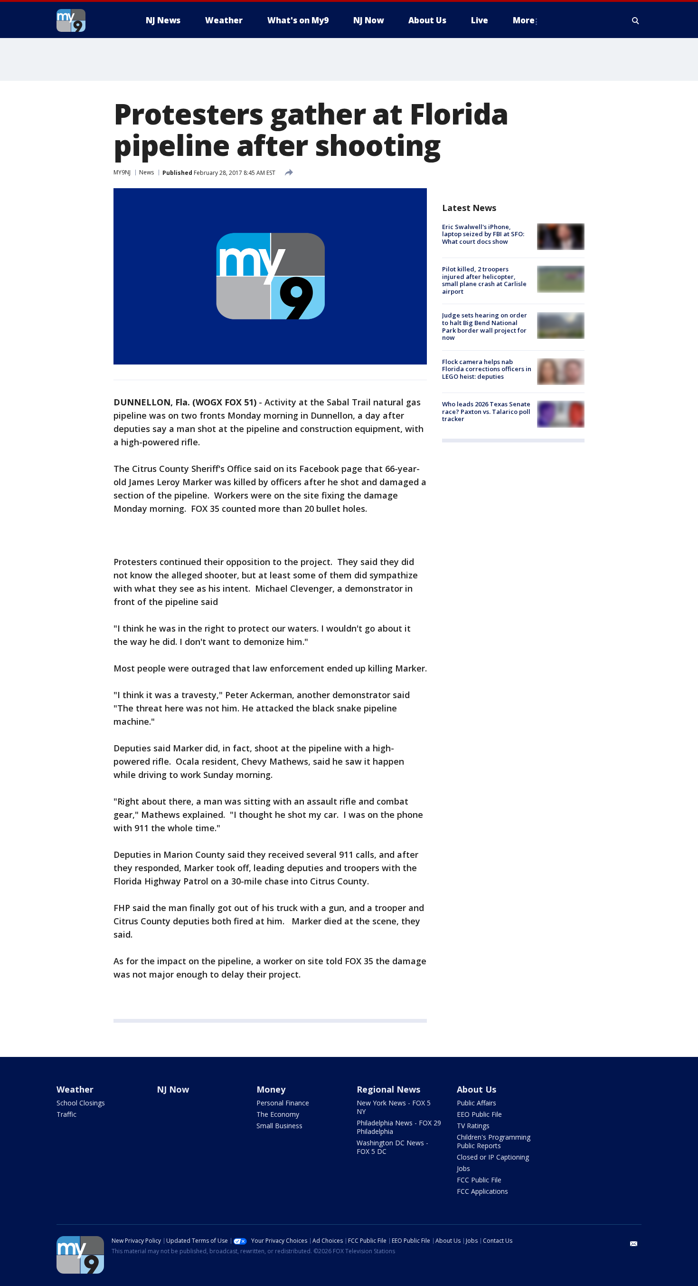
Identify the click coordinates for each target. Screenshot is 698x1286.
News (146, 172)
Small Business (279, 1125)
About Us (476, 1089)
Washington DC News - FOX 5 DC (392, 1147)
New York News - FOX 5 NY (394, 1107)
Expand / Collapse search (635, 20)
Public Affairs (476, 1102)
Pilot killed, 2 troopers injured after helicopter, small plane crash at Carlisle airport (484, 280)
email (633, 1243)
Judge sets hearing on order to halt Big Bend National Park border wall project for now (484, 326)
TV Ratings (473, 1125)
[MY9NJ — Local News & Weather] (88, 20)
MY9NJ (122, 172)
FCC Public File (479, 1179)
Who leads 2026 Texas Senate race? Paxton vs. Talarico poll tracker (486, 411)
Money (270, 1089)
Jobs (463, 1168)
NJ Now (173, 1089)
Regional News (388, 1089)
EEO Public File (479, 1114)
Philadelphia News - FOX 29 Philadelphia (399, 1127)
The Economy (277, 1114)
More (524, 20)
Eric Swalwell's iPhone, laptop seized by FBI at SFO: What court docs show (483, 234)
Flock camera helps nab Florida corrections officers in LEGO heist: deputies (486, 369)
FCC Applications (482, 1191)
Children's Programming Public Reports (493, 1141)
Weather (75, 1089)
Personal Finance (282, 1102)
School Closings (81, 1102)
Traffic (66, 1114)
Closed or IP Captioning (493, 1156)
